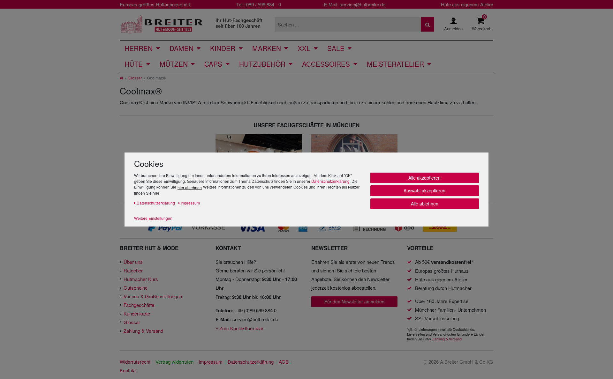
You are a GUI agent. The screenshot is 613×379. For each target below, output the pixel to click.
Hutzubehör (262, 64)
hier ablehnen (190, 187)
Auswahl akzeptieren (424, 190)
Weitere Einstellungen (153, 218)
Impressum (211, 361)
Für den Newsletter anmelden (354, 301)
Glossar (135, 77)
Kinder (222, 48)
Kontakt (128, 370)
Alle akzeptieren (424, 178)
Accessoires (326, 64)
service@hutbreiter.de (362, 4)
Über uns (133, 261)
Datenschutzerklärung (330, 181)
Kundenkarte (137, 313)
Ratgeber (133, 270)
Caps (213, 64)
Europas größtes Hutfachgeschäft (155, 4)
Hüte (134, 64)
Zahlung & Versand (143, 330)
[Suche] (427, 24)
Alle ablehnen (424, 203)
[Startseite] (121, 77)
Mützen (174, 64)
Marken (266, 48)
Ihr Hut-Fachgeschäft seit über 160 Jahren (239, 23)
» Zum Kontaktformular (239, 328)
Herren (139, 48)
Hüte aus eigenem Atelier (467, 4)
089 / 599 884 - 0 (263, 4)
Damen (181, 48)
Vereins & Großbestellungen (153, 296)
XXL (304, 48)
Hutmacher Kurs (141, 279)
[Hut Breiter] (161, 24)
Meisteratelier (395, 64)
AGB (284, 361)
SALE (335, 48)
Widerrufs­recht (135, 361)
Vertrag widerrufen (174, 361)
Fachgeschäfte (139, 304)
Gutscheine (136, 287)
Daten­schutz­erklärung (251, 361)
